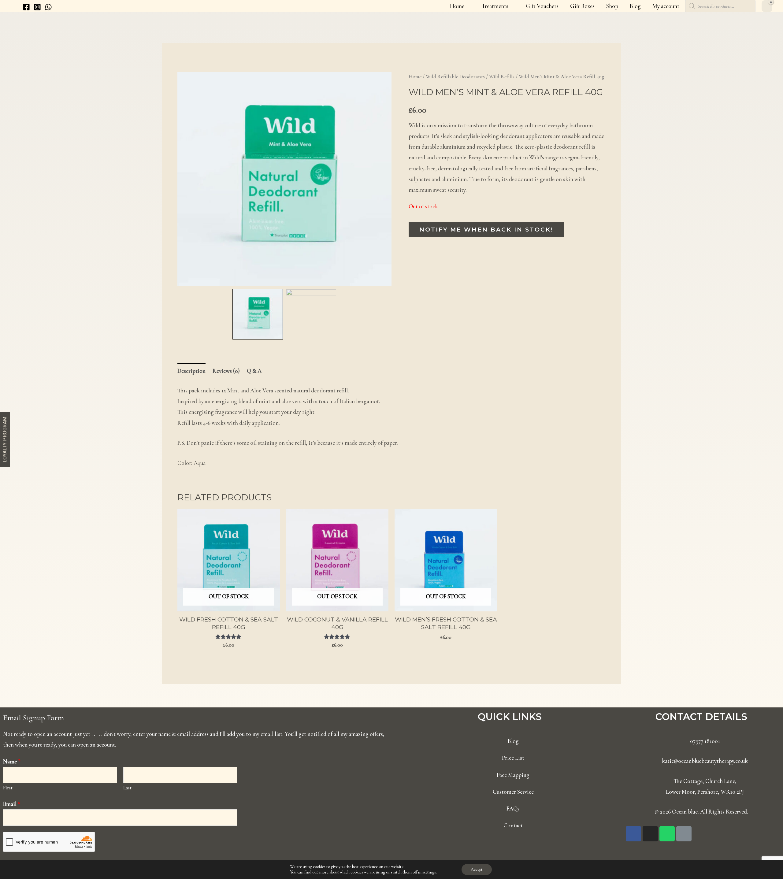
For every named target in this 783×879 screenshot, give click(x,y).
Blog (635, 5)
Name (12, 761)
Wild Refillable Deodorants (455, 76)
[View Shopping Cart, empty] (767, 6)
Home (457, 5)
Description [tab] (191, 370)
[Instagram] (37, 7)
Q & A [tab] (254, 370)
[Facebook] (26, 7)
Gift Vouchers (542, 5)
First (8, 788)
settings (429, 872)
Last (127, 788)
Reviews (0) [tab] (226, 370)
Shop (612, 5)
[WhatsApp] (48, 7)
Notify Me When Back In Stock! (486, 229)
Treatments (495, 5)
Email (11, 803)
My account (665, 5)
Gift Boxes (582, 5)
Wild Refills (501, 76)
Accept (477, 869)
